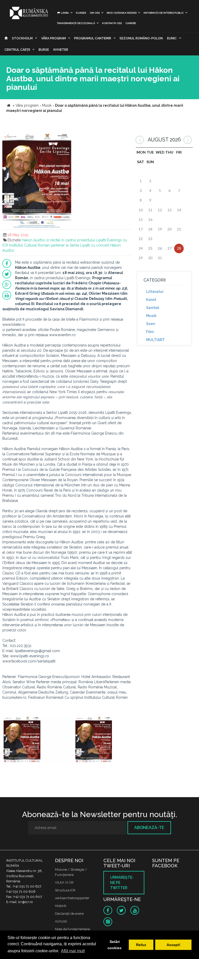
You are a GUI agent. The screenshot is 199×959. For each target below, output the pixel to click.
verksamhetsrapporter (72, 898)
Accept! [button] (173, 945)
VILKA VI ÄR (64, 882)
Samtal (152, 308)
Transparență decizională (76, 23)
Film (150, 332)
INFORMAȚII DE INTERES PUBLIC (164, 12)
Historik (60, 906)
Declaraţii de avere (69, 913)
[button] (127, 137)
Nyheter (60, 50)
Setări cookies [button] (115, 945)
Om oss (95, 12)
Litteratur (155, 292)
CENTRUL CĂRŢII (17, 50)
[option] (38, 740)
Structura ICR (65, 890)
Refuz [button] (141, 945)
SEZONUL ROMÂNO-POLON (141, 38)
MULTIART (155, 340)
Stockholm (22, 38)
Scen (150, 324)
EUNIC (172, 38)
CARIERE (130, 23)
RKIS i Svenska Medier (122, 12)
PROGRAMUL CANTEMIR (92, 38)
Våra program (53, 38)
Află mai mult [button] (73, 951)
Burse (44, 50)
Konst (151, 300)
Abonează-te (149, 827)
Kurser (81, 12)
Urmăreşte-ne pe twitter (122, 882)
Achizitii (61, 921)
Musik (151, 316)
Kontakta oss (112, 23)
